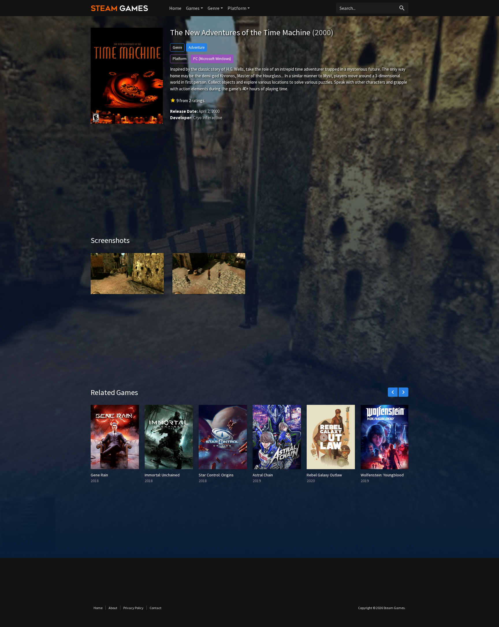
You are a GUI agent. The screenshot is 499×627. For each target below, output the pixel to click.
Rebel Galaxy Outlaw (324, 475)
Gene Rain (99, 475)
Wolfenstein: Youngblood (382, 475)
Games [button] (193, 8)
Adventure (196, 47)
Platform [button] (237, 8)
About (113, 608)
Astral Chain (263, 475)
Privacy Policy (133, 608)
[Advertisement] (249, 186)
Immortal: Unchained (162, 475)
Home (175, 8)
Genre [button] (213, 8)
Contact (155, 608)
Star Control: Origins (216, 475)
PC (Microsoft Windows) (212, 58)
